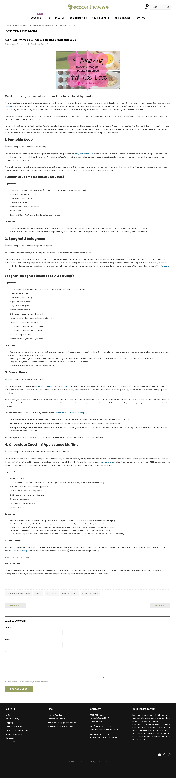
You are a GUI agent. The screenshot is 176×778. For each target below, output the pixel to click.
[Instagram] (169, 754)
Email (7, 639)
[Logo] (88, 7)
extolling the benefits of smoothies (53, 386)
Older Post (15, 605)
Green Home (51, 593)
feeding (38, 593)
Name (8, 627)
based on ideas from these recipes (71, 413)
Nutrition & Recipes (90, 593)
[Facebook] (159, 754)
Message (9, 652)
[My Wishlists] (139, 7)
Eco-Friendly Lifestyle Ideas (18, 593)
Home (8, 25)
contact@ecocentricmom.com (104, 729)
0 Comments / (11, 44)
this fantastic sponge (18, 550)
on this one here (108, 462)
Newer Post (160, 605)
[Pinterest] (164, 754)
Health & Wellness (70, 593)
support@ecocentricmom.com (103, 737)
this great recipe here (84, 154)
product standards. (158, 727)
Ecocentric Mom (20, 25)
